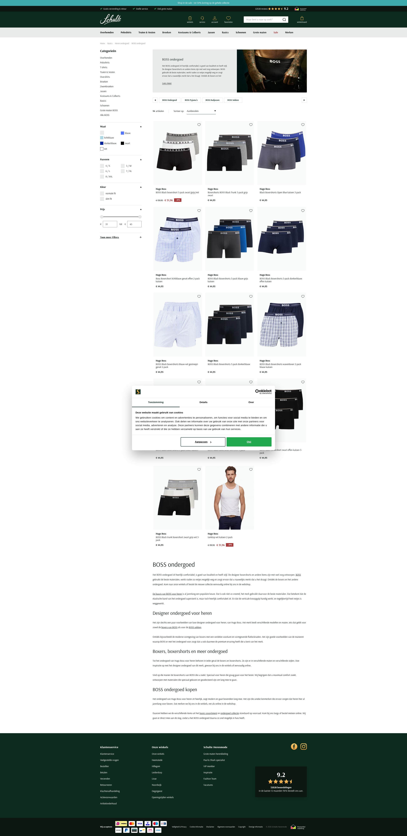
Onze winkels (160, 747)
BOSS (298, 574)
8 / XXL (109, 176)
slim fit (109, 198)
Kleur (103, 187)
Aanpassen (201, 441)
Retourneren (106, 784)
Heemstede (157, 760)
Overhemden (107, 32)
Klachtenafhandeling (110, 791)
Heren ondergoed (122, 43)
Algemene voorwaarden (226, 827)
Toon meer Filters (109, 237)
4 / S (108, 165)
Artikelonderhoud (108, 803)
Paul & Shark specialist (214, 760)
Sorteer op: (179, 111)
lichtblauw (109, 137)
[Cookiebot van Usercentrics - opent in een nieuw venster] (258, 392)
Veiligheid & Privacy (179, 827)
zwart (127, 143)
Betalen (103, 772)
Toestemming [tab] (156, 402)
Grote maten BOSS (109, 110)
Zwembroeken (107, 86)
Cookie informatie (196, 827)
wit (105, 148)
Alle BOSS (104, 115)
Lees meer (167, 83)
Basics (225, 32)
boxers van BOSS (169, 627)
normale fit (111, 193)
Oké (249, 441)
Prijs (102, 209)
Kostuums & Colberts (189, 32)
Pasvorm (104, 159)
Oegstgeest (157, 791)
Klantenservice (109, 747)
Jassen (211, 32)
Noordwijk (157, 784)
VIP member (209, 766)
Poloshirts (126, 32)
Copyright (241, 827)
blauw (128, 133)
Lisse (154, 778)
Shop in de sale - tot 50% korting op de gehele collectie (203, 3)
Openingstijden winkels (163, 797)
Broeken (166, 32)
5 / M (128, 165)
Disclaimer (210, 827)
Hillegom (156, 766)
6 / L (108, 171)
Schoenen (241, 32)
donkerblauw (110, 143)
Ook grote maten (164, 8)
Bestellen (104, 766)
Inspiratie (208, 772)
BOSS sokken (195, 627)
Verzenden (105, 778)
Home (102, 43)
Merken (289, 32)
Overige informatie (256, 827)
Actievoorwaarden (108, 797)
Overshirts (105, 76)
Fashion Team (210, 778)
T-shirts (103, 67)
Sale (276, 32)
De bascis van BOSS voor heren (167, 593)
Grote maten (259, 32)
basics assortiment (208, 713)
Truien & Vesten (146, 32)
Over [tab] (251, 402)
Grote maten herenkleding (216, 753)
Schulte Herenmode (215, 747)
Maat (103, 126)
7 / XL (129, 171)
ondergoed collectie (230, 713)
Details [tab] (203, 402)
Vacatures (208, 784)
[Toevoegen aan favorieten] (199, 124)
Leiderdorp (157, 772)
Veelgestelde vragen (109, 760)
